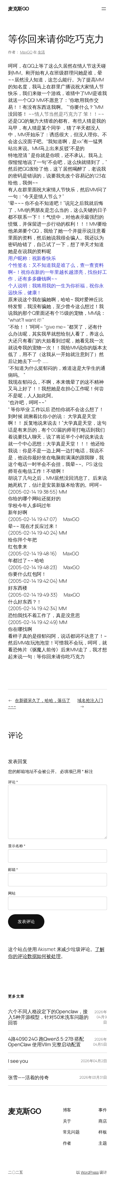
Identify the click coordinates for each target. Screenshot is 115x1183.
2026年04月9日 (100, 1017)
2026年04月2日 (94, 1060)
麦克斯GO (18, 8)
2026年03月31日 (93, 1077)
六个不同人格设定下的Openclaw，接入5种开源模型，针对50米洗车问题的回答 (48, 1017)
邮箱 (13, 869)
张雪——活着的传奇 (28, 1077)
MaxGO (26, 52)
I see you (18, 1061)
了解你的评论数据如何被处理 (56, 952)
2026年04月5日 (100, 1042)
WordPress (90, 1172)
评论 (13, 781)
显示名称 (16, 845)
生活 (41, 52)
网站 (12, 893)
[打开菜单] (104, 9)
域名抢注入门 (90, 700)
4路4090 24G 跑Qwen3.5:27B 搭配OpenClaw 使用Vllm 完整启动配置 (46, 1041)
